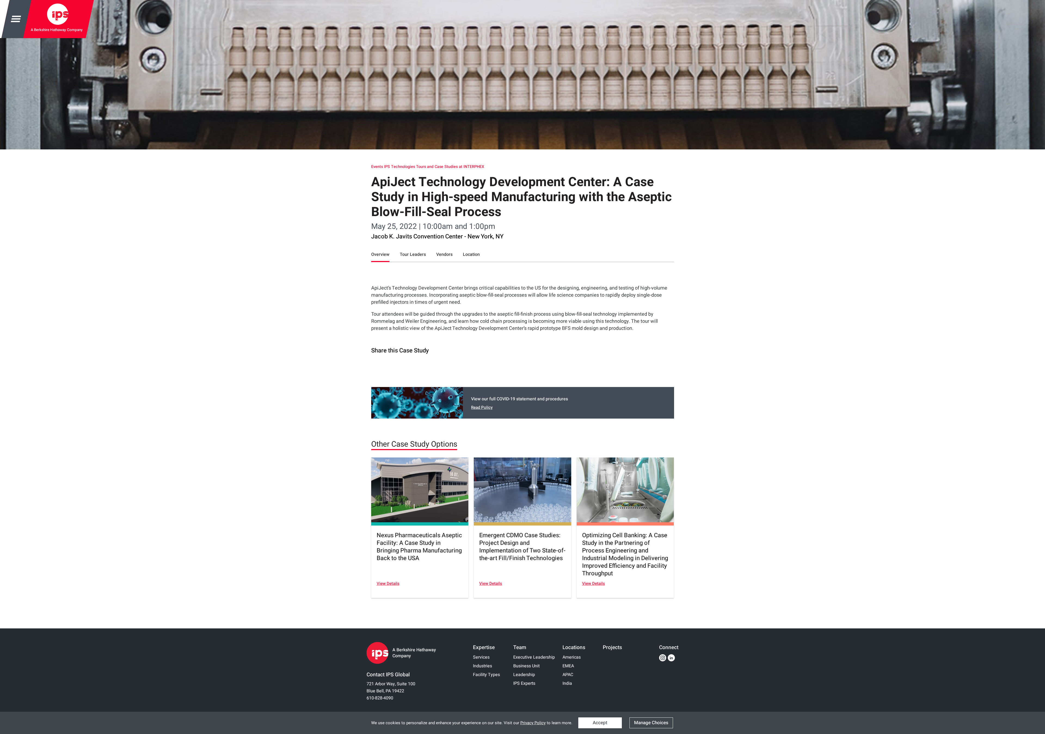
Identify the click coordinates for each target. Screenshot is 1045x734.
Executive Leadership (534, 657)
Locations (574, 647)
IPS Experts (524, 683)
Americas (572, 657)
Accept (600, 722)
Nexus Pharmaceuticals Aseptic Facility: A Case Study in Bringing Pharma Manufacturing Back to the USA (419, 547)
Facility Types (486, 674)
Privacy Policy (533, 723)
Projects (612, 647)
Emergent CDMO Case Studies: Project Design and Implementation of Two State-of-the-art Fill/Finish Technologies (522, 547)
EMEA (568, 666)
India (567, 683)
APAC (568, 674)
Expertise (484, 647)
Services (481, 657)
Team (519, 647)
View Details (388, 583)
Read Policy (482, 407)
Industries (482, 666)
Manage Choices (651, 722)
